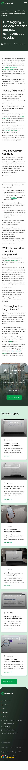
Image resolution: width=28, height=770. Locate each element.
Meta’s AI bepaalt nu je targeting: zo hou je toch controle (12, 531)
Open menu (26, 3)
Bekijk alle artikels (8, 682)
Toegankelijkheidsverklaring (8, 752)
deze (10, 341)
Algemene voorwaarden (17, 747)
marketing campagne (11, 260)
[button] (8, 756)
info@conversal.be (9, 723)
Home (3, 11)
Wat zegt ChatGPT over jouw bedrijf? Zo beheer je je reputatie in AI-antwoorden (14, 487)
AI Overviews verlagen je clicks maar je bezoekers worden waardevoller (12, 617)
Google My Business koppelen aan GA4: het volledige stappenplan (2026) (14, 444)
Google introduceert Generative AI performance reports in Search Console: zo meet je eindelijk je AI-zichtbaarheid (14, 660)
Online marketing (11, 11)
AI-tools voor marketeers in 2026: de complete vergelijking (13, 574)
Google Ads (10, 69)
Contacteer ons (13, 397)
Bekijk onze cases (12, 390)
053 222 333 (7, 727)
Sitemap (20, 752)
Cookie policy (4, 747)
